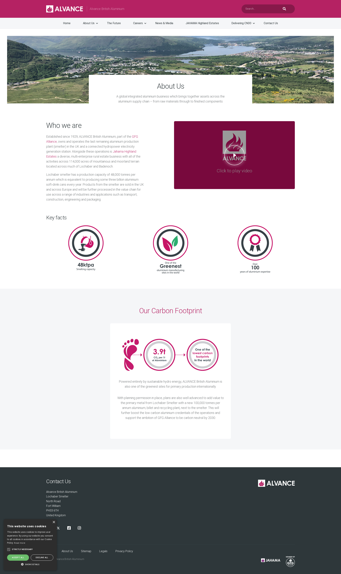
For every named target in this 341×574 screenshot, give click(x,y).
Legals (103, 551)
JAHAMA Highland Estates (202, 23)
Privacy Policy (124, 551)
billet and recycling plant (163, 408)
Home (67, 23)
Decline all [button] (42, 557)
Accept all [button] (18, 557)
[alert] (30, 544)
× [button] (53, 522)
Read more (19, 543)
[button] (30, 564)
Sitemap (86, 551)
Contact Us (271, 23)
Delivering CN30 (241, 23)
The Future (114, 23)
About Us (88, 23)
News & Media (164, 23)
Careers (138, 23)
